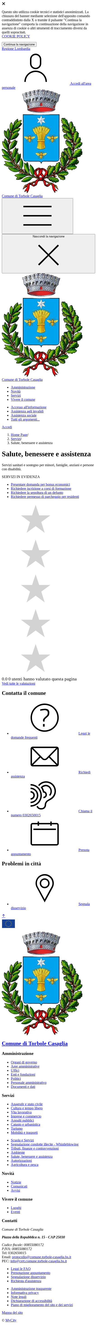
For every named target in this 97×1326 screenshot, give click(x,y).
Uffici (15, 1070)
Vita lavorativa (21, 1112)
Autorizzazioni (21, 1160)
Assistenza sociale (24, 415)
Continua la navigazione (19, 44)
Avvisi (15, 1190)
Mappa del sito (12, 1312)
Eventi (15, 1212)
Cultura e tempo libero (27, 1108)
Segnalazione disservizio (28, 1277)
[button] (23, 387)
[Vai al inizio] (3, 916)
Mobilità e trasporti (24, 1132)
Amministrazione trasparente (31, 1289)
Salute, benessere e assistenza (32, 1156)
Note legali (18, 1297)
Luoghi (16, 1208)
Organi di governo (24, 1062)
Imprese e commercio (26, 1116)
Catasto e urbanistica (25, 1124)
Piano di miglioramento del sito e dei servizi (42, 1305)
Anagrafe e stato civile (27, 1104)
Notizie (16, 1182)
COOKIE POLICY (16, 36)
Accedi (7, 427)
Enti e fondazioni (23, 1074)
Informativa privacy (25, 1293)
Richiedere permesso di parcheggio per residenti (45, 497)
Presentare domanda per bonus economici (40, 484)
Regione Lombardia (16, 49)
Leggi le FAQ (21, 1269)
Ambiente (18, 1152)
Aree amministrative (25, 1066)
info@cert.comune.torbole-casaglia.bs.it (38, 1261)
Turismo (17, 1128)
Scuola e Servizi (22, 1140)
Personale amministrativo (28, 1083)
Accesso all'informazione (28, 407)
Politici (16, 1078)
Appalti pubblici (22, 1120)
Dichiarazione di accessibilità (31, 1301)
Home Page (19, 435)
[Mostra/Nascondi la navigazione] (37, 216)
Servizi (16, 439)
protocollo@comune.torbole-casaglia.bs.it (41, 1257)
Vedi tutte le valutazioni (18, 683)
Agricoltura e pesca (24, 1165)
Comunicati (19, 1186)
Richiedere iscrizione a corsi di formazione (41, 488)
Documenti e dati (23, 1087)
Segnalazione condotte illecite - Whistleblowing (45, 1144)
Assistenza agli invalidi (27, 411)
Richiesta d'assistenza (26, 1281)
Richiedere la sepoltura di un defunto (37, 492)
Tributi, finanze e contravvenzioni (35, 1148)
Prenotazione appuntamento (30, 1273)
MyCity (10, 1320)
